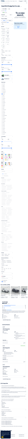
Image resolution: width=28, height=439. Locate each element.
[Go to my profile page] (26, 1)
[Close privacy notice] (9, 431)
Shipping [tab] (10, 20)
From (2, 272)
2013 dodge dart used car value (13, 434)
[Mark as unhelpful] (24, 361)
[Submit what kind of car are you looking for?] (26, 3)
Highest (8, 145)
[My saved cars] (24, 1)
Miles (2, 23)
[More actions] (9, 297)
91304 (8, 22)
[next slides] (26, 292)
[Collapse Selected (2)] (12, 14)
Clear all (11, 14)
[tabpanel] (7, 23)
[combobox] (6, 278)
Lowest (2, 145)
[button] (2, 16)
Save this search (16, 17)
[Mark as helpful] (23, 361)
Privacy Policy (3, 434)
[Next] (9, 290)
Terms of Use (2, 435)
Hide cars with (3, 277)
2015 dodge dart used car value (22, 434)
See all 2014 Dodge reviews (7, 319)
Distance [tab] (4, 20)
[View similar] (8, 287)
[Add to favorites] (9, 287)
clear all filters (22, 16)
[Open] (12, 278)
